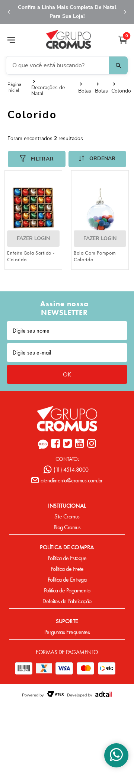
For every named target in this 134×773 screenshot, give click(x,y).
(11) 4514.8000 (71, 469)
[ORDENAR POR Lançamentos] (97, 159)
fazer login (33, 238)
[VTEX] (55, 695)
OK (67, 374)
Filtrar (42, 158)
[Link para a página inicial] (19, 87)
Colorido (121, 91)
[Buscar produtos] (118, 65)
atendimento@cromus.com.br (72, 480)
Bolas (84, 91)
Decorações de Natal (48, 91)
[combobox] (67, 65)
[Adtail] (103, 695)
